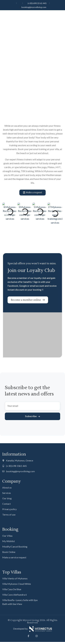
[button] (6, 214)
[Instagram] (36, 636)
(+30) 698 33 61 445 (37, 3)
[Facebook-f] (28, 636)
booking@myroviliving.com (33, 7)
